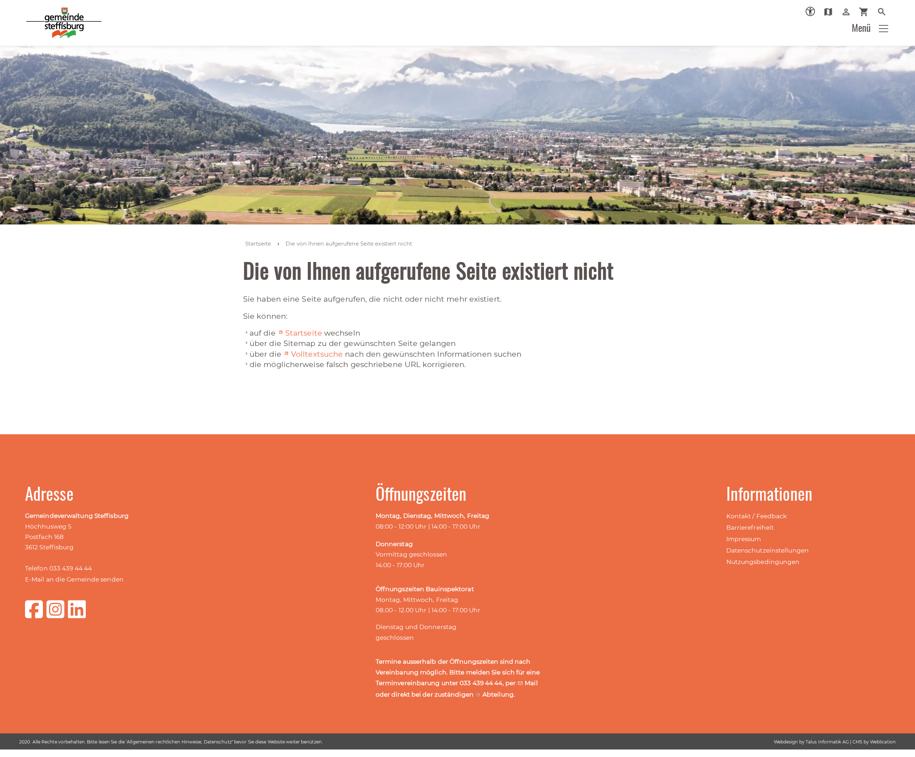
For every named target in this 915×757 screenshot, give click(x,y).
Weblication (883, 741)
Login (848, 12)
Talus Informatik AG (827, 741)
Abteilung (498, 694)
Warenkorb (866, 12)
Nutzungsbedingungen (763, 561)
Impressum (743, 539)
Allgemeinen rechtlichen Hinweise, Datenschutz (179, 741)
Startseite (303, 332)
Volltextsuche (317, 354)
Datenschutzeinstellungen (767, 550)
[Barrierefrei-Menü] (810, 11)
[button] (883, 28)
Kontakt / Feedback (756, 516)
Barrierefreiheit (750, 527)
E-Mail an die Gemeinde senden (74, 579)
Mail (531, 683)
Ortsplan (831, 12)
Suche (884, 12)
